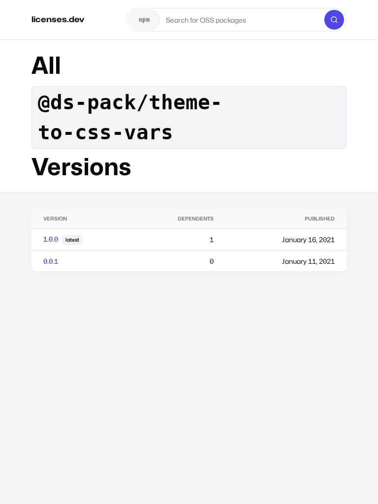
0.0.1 (50, 261)
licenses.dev (58, 19)
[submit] (334, 20)
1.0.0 (50, 239)
